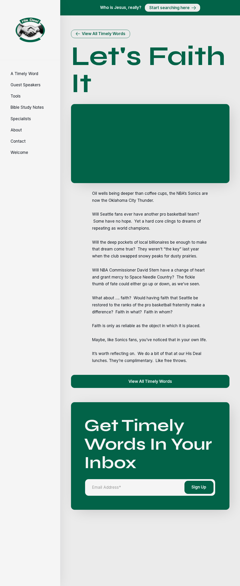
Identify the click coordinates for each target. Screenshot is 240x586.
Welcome (19, 152)
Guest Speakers (26, 85)
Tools (16, 96)
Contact (18, 141)
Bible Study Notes (27, 107)
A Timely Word (24, 73)
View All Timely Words (150, 381)
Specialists (21, 118)
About (16, 130)
